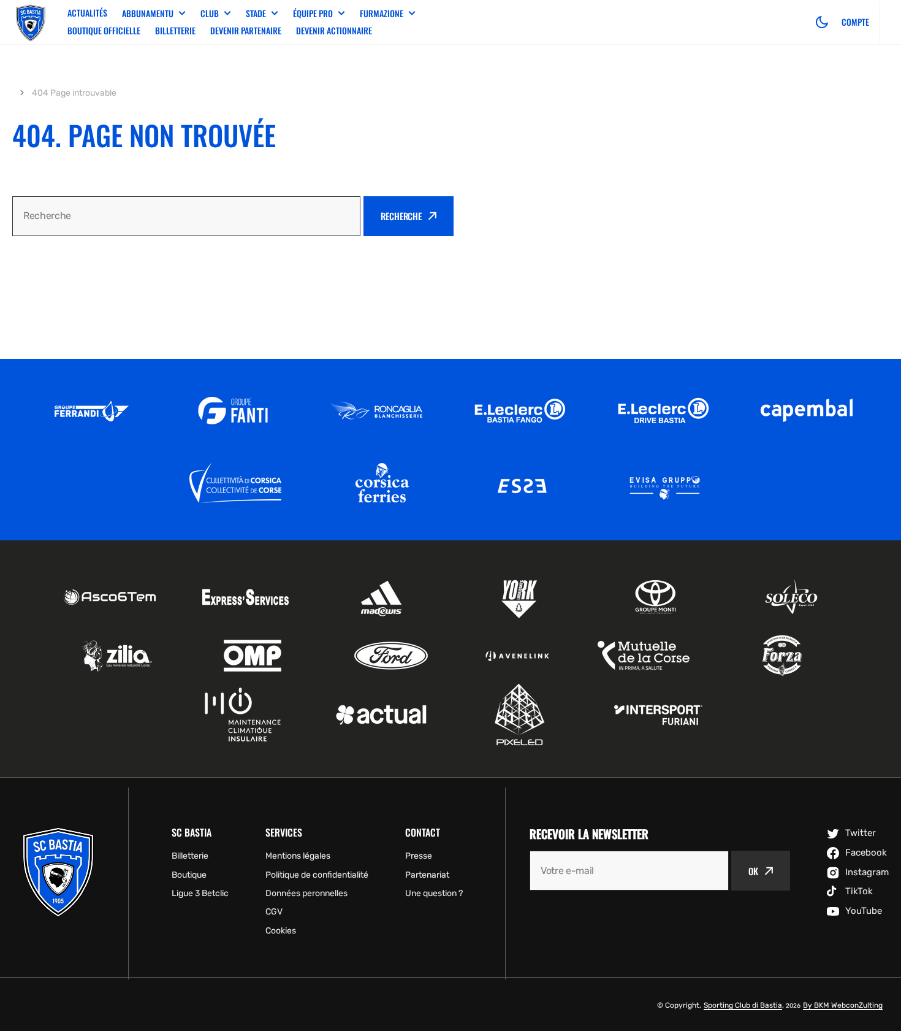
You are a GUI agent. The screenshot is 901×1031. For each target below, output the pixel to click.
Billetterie (175, 30)
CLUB (209, 13)
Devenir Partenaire (245, 30)
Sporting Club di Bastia (743, 1005)
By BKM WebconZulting (843, 1005)
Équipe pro (313, 13)
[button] (822, 22)
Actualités (87, 12)
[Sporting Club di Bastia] (30, 22)
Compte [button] (855, 22)
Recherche (401, 216)
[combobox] (186, 216)
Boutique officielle (103, 30)
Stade (256, 13)
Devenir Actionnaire (334, 30)
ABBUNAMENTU (147, 13)
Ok (753, 871)
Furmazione (381, 13)
